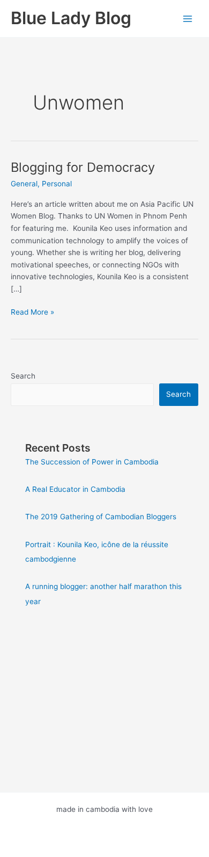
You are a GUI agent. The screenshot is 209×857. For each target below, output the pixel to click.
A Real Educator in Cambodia (75, 489)
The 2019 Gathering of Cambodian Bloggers (100, 516)
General (24, 183)
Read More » (32, 312)
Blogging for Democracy (83, 167)
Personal (57, 183)
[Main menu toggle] (188, 19)
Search (23, 376)
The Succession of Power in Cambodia (92, 461)
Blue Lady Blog (71, 18)
